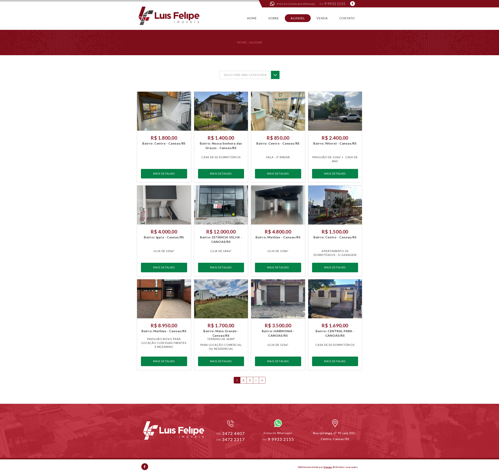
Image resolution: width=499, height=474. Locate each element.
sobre (273, 18)
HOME (252, 18)
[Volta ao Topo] (173, 430)
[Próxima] (256, 380)
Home (242, 42)
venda (322, 18)
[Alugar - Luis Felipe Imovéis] (169, 15)
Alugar (256, 42)
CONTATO (347, 18)
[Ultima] (262, 380)
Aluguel (298, 18)
